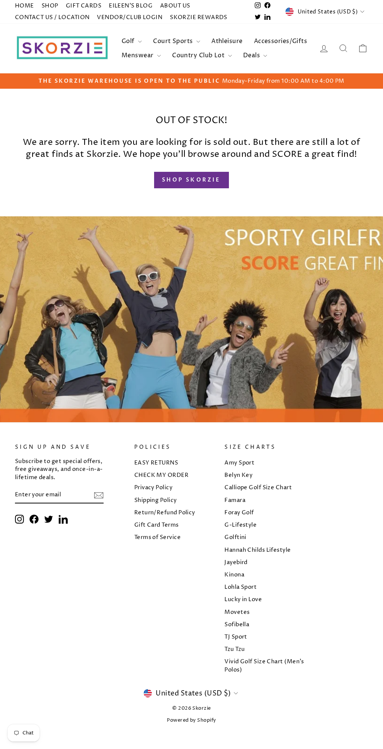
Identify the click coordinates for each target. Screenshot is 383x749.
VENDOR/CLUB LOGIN (129, 17)
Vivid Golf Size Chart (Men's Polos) (264, 665)
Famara (234, 500)
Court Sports (173, 41)
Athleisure (227, 41)
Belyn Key (238, 475)
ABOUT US (175, 6)
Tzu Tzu (234, 649)
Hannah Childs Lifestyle (257, 550)
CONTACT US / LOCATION (52, 17)
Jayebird (236, 562)
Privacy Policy (153, 487)
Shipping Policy (155, 500)
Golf (129, 41)
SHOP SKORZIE (191, 179)
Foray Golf (239, 513)
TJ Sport (235, 637)
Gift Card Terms (156, 525)
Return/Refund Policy (164, 513)
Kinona (234, 575)
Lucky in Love (243, 599)
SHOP (50, 6)
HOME (24, 6)
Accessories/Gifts (280, 41)
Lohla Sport (240, 587)
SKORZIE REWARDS (198, 17)
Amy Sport (239, 463)
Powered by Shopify (191, 720)
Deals (252, 55)
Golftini (235, 537)
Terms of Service (157, 537)
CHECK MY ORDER (161, 475)
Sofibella (236, 624)
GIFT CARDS (84, 6)
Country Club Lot (199, 55)
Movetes (236, 612)
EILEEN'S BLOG (131, 6)
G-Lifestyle (240, 525)
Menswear (138, 55)
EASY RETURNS (156, 463)
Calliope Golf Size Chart (258, 487)
